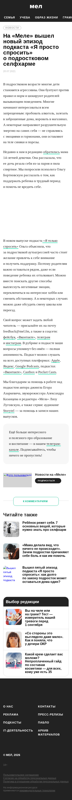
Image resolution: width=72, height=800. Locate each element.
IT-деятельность (18, 730)
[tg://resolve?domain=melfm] (7, 690)
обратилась (51, 152)
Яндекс (8, 366)
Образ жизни (46, 17)
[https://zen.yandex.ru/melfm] (19, 690)
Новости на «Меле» (50, 474)
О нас (8, 706)
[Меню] (66, 7)
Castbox (29, 372)
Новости (12, 27)
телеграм (43, 337)
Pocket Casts (47, 372)
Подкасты (12, 722)
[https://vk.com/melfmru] (31, 690)
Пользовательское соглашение (21, 775)
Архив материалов (49, 732)
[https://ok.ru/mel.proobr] (66, 690)
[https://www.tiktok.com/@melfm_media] (43, 690)
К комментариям (35, 501)
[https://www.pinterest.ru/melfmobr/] (54, 690)
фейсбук (9, 337)
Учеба (25, 17)
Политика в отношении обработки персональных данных (36, 781)
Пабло (43, 722)
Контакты (47, 706)
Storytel (8, 411)
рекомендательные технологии (37, 790)
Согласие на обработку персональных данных (29, 778)
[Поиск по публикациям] (6, 7)
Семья (9, 17)
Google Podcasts (27, 366)
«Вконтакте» (26, 337)
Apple (55, 360)
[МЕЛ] (36, 6)
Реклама (10, 714)
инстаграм (13, 343)
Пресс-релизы (50, 714)
